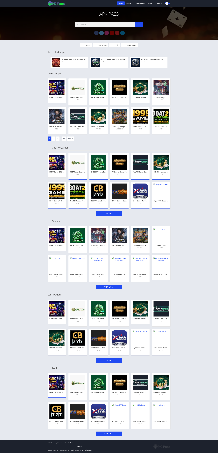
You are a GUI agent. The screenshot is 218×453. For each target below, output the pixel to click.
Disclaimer (88, 450)
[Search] (139, 24)
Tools (150, 3)
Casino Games (140, 3)
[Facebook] (96, 33)
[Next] (169, 62)
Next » (70, 139)
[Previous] (48, 62)
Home (121, 3)
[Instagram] (106, 33)
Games (128, 3)
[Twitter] (101, 33)
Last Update (102, 45)
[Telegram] (122, 33)
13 (64, 139)
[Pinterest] (117, 33)
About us (158, 3)
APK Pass (70, 443)
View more (108, 213)
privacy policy (79, 450)
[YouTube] (112, 33)
